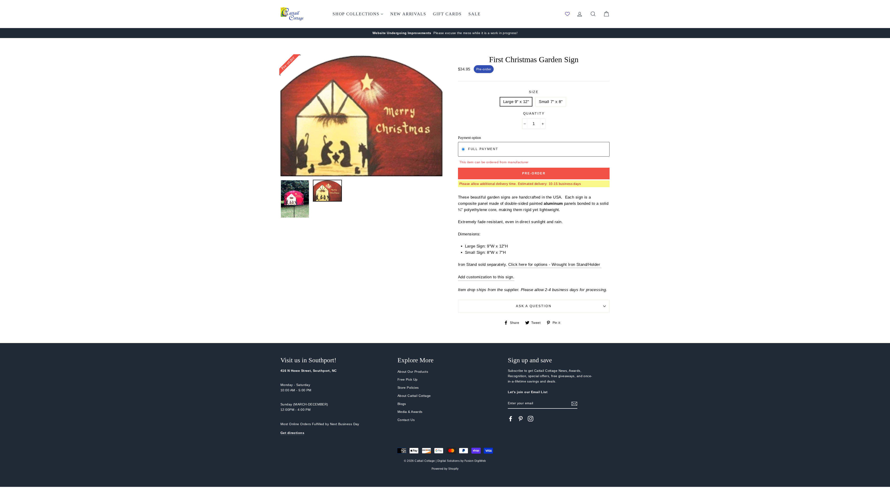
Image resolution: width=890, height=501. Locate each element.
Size (534, 92)
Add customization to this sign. (486, 277)
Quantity (534, 113)
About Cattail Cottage (414, 396)
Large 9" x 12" (516, 102)
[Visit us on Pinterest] (520, 418)
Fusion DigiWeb (475, 460)
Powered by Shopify (445, 468)
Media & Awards (410, 412)
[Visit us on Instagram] (530, 418)
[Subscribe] (574, 403)
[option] (445, 33)
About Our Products (412, 371)
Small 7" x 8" (551, 102)
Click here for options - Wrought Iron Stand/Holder (554, 264)
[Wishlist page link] (567, 14)
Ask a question (533, 306)
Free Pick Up (407, 379)
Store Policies (408, 387)
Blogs (401, 404)
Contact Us (406, 420)
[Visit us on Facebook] (510, 418)
